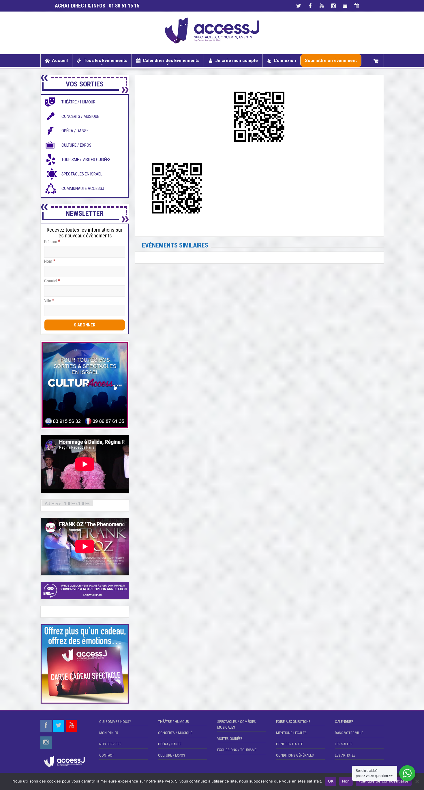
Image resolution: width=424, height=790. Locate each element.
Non (346, 781)
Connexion (285, 60)
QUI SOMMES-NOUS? (115, 721)
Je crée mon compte (236, 60)
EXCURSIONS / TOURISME (236, 750)
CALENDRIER (344, 721)
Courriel (52, 281)
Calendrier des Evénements (171, 60)
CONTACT (106, 755)
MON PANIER (108, 733)
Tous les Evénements (105, 60)
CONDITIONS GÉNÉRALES (295, 755)
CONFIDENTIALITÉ (289, 744)
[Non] (417, 781)
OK (330, 781)
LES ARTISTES (345, 755)
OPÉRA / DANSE (169, 744)
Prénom (52, 241)
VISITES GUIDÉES (230, 738)
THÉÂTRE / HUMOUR (173, 721)
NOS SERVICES (110, 744)
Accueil (60, 60)
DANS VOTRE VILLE (349, 733)
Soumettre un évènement (331, 60)
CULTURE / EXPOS (171, 755)
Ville (49, 300)
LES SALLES (343, 744)
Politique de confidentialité (384, 781)
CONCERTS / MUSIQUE (175, 733)
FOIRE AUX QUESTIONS (293, 721)
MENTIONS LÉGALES (291, 733)
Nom (49, 261)
